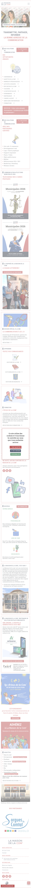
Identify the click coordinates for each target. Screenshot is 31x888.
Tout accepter (16, 447)
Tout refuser (16, 451)
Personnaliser (15, 454)
